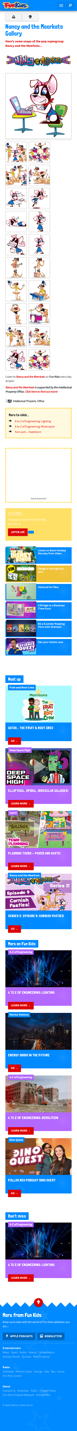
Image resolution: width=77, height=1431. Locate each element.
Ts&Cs (34, 1391)
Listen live (18, 532)
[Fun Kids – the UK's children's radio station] (19, 5)
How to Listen (24, 1372)
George (38, 1372)
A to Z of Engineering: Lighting (33, 421)
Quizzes (26, 1357)
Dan (46, 1372)
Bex (53, 1372)
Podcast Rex (43, 1395)
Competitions (46, 1352)
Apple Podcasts (21, 1336)
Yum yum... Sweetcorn (28, 432)
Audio (23, 1352)
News (6, 1352)
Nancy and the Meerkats (30, 377)
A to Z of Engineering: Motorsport (35, 427)
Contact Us (9, 1391)
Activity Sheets (11, 1357)
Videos (32, 1352)
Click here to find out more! (41, 392)
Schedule (8, 1372)
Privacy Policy (48, 1391)
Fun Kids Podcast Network (18, 1395)
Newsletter (53, 1336)
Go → (14, 741)
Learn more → (21, 804)
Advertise (23, 1391)
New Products (41, 1357)
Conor (61, 1372)
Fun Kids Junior (12, 1376)
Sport (14, 1352)
